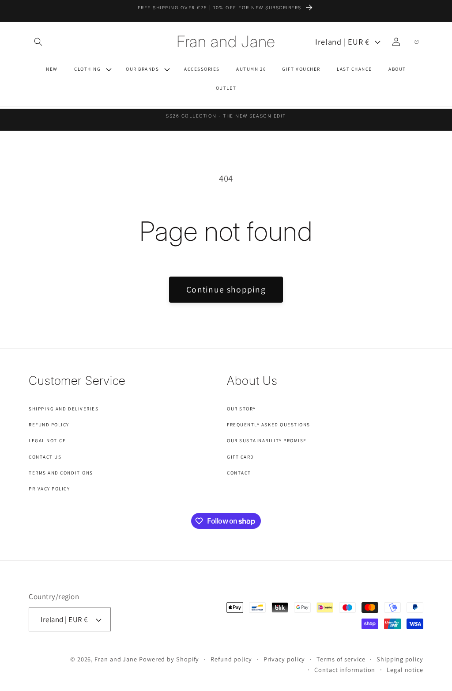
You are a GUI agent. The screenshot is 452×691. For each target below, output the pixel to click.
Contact (239, 473)
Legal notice (405, 669)
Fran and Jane (115, 659)
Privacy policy (284, 659)
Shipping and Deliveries (63, 409)
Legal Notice (47, 440)
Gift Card (240, 457)
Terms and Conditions (61, 473)
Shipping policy (400, 659)
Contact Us (45, 457)
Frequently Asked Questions (268, 424)
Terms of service (340, 659)
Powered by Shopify (169, 659)
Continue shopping (226, 289)
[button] (38, 41)
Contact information (344, 669)
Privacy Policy (49, 489)
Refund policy (231, 659)
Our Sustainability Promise (267, 440)
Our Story (241, 409)
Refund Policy (49, 424)
